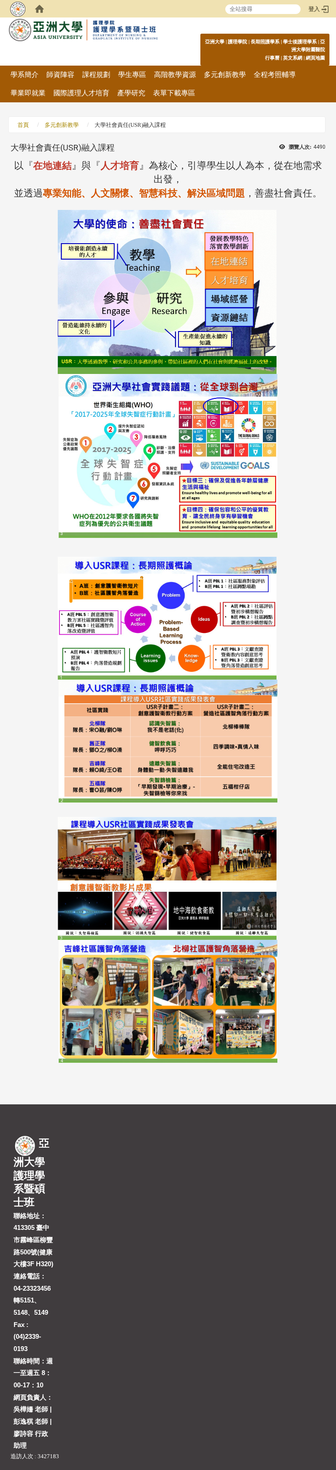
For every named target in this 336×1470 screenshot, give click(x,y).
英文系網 (292, 57)
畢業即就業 (28, 93)
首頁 (23, 125)
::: (320, 41)
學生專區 (132, 74)
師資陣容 (60, 74)
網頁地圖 (315, 57)
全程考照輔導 (275, 74)
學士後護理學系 (300, 41)
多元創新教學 (225, 74)
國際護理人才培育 (81, 93)
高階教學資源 (175, 74)
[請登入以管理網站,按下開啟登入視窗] (17, 8)
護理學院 (237, 41)
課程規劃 (96, 74)
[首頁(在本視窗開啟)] (39, 8)
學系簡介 (24, 74)
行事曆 (272, 57)
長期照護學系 (265, 41)
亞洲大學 (214, 41)
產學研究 (131, 93)
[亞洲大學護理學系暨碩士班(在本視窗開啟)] (103, 34)
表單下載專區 (174, 93)
